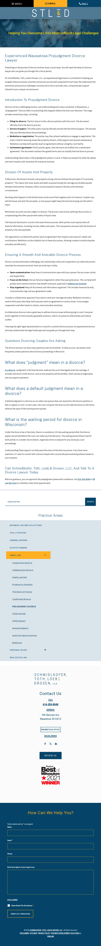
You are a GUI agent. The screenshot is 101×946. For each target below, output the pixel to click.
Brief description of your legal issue (20, 867)
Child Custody (19, 613)
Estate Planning (18, 547)
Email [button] (52, 3)
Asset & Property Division (24, 635)
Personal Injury (18, 650)
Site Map (33, 933)
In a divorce (10, 370)
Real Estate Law (18, 657)
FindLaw (50, 936)
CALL (85, 3)
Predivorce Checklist (22, 584)
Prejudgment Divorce (24, 606)
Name (9, 827)
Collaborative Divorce (22, 570)
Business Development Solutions (65, 933)
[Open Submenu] (45, 555)
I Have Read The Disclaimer (22, 905)
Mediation (17, 642)
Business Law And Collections (26, 525)
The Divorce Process (22, 591)
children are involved (77, 283)
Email (10, 840)
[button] (17, 4)
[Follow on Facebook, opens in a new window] (45, 744)
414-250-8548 (83, 479)
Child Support (19, 621)
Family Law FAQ (19, 577)
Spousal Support (20, 628)
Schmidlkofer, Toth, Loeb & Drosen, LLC (46, 930)
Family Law (15, 555)
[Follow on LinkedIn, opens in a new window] (56, 744)
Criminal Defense (18, 540)
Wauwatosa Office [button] (50, 729)
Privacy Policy (44, 933)
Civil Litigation (18, 532)
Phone (9, 854)
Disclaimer (12, 900)
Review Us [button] (51, 755)
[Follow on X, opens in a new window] (50, 744)
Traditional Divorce (21, 599)
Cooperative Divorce (22, 563)
